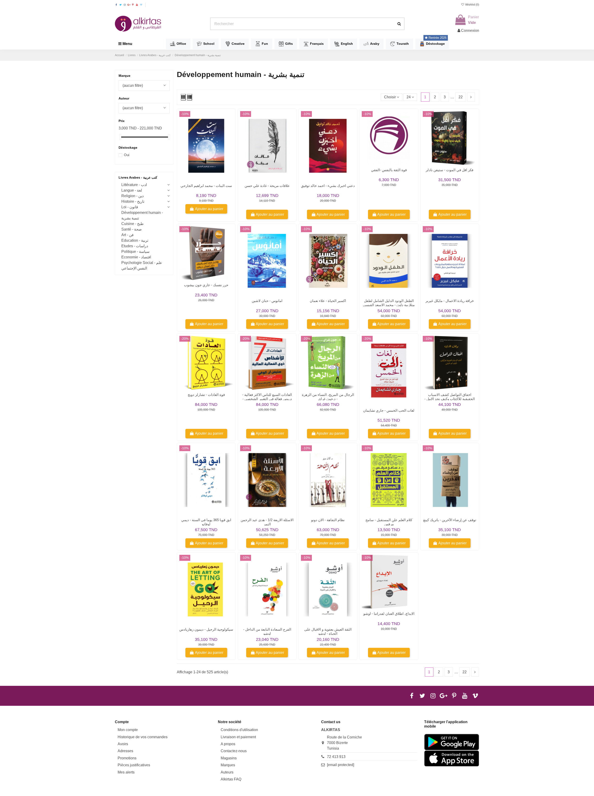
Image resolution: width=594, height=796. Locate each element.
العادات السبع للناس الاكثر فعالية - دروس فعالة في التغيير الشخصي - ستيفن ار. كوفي (267, 399)
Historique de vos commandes (143, 737)
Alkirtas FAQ (231, 779)
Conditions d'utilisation (239, 730)
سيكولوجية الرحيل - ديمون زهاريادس (206, 629)
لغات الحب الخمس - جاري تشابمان (388, 410)
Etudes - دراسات (134, 246)
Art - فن (127, 235)
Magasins (229, 758)
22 (460, 97)
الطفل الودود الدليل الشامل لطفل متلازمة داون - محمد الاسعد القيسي (389, 303)
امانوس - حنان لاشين (267, 301)
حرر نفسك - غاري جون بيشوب (206, 285)
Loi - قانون (129, 207)
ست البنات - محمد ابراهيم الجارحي (206, 186)
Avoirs (123, 744)
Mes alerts (126, 772)
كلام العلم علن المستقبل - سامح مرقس (388, 522)
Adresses (125, 751)
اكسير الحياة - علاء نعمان (328, 301)
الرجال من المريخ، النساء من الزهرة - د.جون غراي (328, 397)
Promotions (127, 758)
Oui (126, 155)
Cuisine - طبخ (132, 224)
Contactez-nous (234, 751)
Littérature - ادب (134, 185)
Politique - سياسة (135, 252)
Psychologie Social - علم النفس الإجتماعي (141, 265)
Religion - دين (132, 196)
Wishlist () (472, 4)
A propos (228, 744)
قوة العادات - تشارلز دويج (206, 395)
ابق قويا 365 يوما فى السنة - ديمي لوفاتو (206, 522)
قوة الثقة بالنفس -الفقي (389, 170)
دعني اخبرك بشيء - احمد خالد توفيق (328, 186)
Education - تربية (134, 240)
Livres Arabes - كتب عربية (138, 177)
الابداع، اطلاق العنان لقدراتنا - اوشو (388, 614)
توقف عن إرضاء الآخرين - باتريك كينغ (449, 520)
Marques (228, 765)
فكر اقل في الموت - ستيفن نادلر (449, 170)
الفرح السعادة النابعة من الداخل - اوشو (267, 631)
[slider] (120, 137)
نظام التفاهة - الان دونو (328, 520)
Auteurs (227, 772)
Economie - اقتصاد (136, 257)
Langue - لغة (131, 190)
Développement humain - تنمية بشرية (142, 215)
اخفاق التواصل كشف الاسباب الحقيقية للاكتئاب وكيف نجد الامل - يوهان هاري (449, 399)
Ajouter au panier (209, 209)
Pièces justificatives (134, 765)
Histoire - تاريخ (132, 201)
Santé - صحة (131, 229)
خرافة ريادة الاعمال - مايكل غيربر (450, 301)
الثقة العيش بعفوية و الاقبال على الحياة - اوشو (328, 631)
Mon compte (128, 730)
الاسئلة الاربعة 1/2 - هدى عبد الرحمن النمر (267, 522)
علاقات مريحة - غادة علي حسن (267, 186)
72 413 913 (336, 757)
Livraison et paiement (238, 737)
